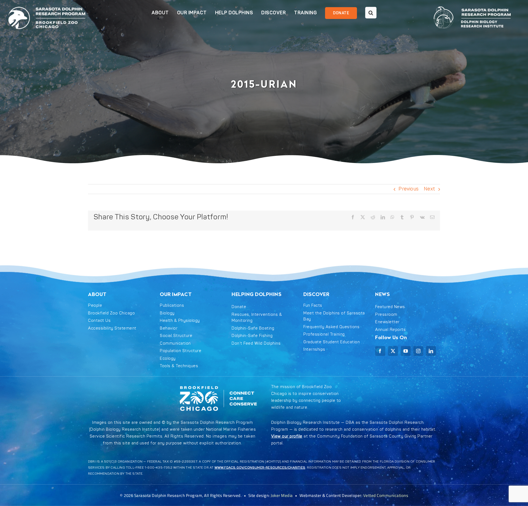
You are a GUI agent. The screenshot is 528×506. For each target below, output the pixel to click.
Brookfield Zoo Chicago (111, 313)
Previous (408, 189)
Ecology (168, 358)
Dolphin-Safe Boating (253, 328)
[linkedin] (431, 351)
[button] (366, 13)
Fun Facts (312, 305)
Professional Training (324, 334)
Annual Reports (390, 329)
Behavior (168, 328)
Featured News (390, 306)
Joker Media (282, 495)
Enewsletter (387, 322)
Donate (239, 306)
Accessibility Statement (112, 328)
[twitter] (393, 351)
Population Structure (180, 350)
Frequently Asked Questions (331, 327)
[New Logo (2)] (46, 5)
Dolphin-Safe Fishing (252, 335)
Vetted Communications (385, 495)
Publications (172, 305)
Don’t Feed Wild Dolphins (256, 343)
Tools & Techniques (179, 366)
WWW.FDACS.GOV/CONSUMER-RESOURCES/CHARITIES (260, 468)
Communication (175, 343)
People (95, 305)
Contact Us (99, 320)
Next (429, 189)
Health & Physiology (180, 320)
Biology (167, 313)
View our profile (286, 436)
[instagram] (418, 351)
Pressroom (386, 314)
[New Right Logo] (472, 5)
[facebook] (380, 351)
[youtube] (406, 351)
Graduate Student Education (331, 342)
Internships (314, 349)
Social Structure (176, 335)
